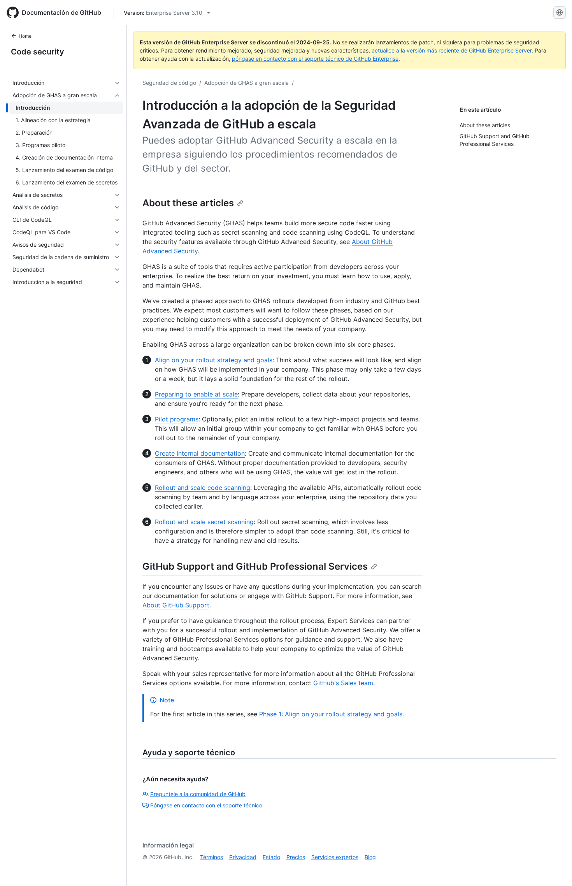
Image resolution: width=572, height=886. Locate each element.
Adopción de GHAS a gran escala (246, 82)
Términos (211, 857)
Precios (295, 857)
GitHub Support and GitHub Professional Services (255, 566)
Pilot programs (176, 419)
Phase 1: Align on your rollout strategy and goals (330, 714)
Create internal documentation (200, 453)
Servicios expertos (334, 857)
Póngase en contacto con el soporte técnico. (207, 805)
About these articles (188, 203)
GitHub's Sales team (343, 683)
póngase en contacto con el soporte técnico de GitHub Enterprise (315, 58)
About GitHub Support (175, 605)
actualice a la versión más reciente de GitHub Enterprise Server (452, 50)
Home (25, 36)
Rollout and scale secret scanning (204, 522)
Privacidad (242, 857)
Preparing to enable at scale (196, 394)
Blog (370, 857)
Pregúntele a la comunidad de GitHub (198, 794)
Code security (37, 51)
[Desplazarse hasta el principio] (555, 869)
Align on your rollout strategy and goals (213, 360)
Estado (271, 857)
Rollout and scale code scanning (202, 487)
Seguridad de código (169, 82)
